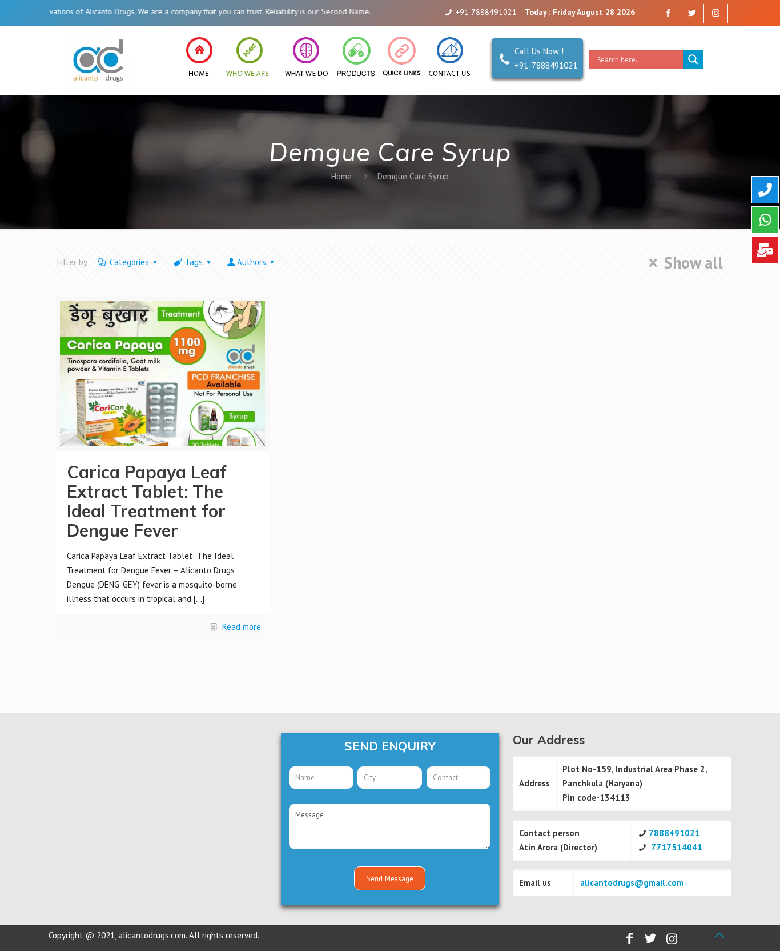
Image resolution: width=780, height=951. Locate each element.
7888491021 (674, 833)
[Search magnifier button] (693, 59)
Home (341, 176)
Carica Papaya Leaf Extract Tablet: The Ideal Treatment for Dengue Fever (147, 501)
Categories (129, 262)
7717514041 (676, 847)
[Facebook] (668, 12)
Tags (194, 262)
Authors (251, 262)
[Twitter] (692, 12)
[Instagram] (716, 12)
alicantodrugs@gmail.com (631, 882)
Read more (241, 626)
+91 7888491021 (486, 12)
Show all (693, 263)
